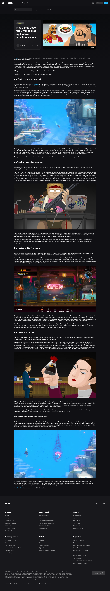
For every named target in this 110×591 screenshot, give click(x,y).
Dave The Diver (18, 488)
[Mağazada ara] (15, 9)
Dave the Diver (18, 58)
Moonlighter (35, 84)
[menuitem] (36, 9)
